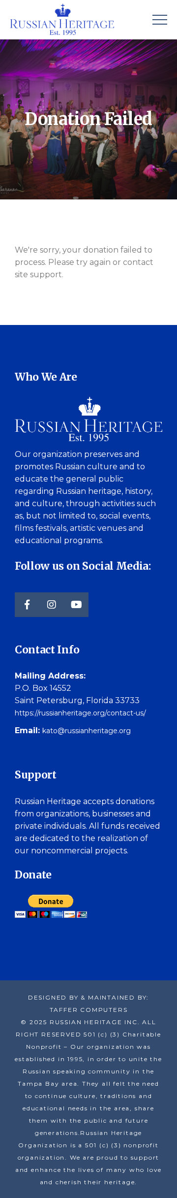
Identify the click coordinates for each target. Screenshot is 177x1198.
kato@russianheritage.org (86, 730)
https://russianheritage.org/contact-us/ (80, 713)
